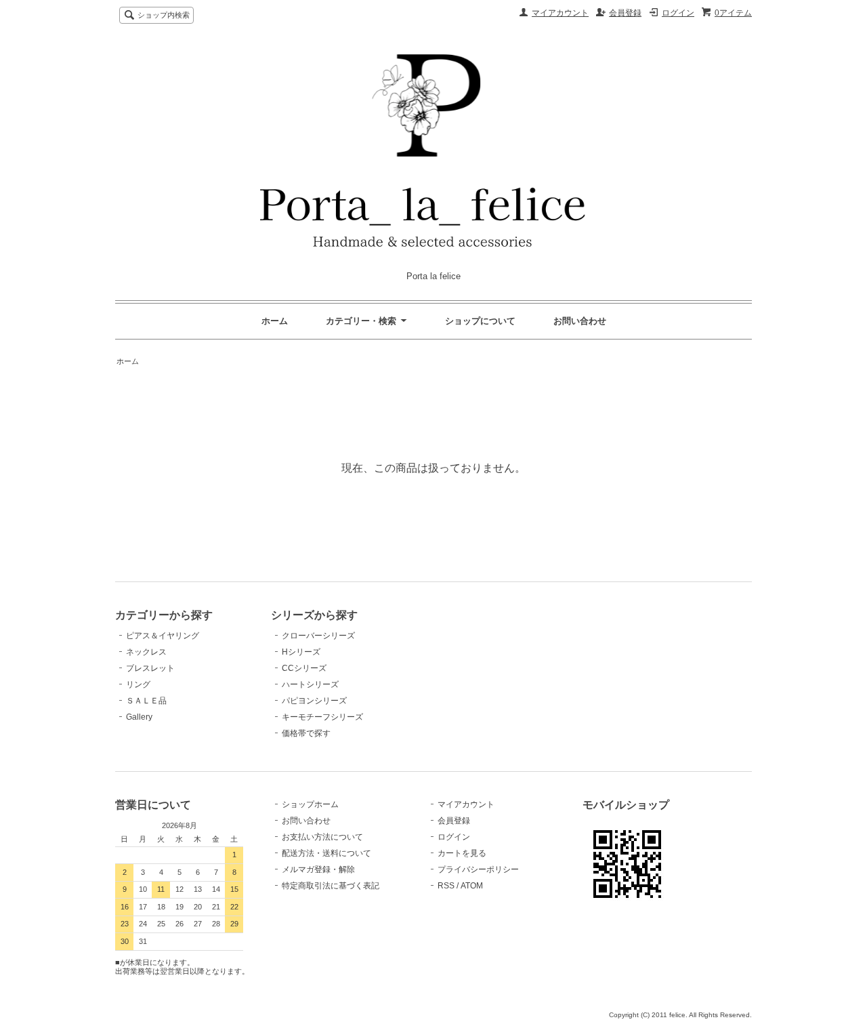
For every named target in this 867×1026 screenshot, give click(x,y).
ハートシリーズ (310, 684)
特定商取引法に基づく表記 (330, 885)
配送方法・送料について (326, 853)
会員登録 (625, 13)
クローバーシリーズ (318, 635)
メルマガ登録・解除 (318, 869)
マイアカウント (560, 13)
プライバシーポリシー (478, 869)
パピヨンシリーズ (314, 700)
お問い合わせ (579, 321)
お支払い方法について (322, 837)
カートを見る (462, 853)
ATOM (472, 885)
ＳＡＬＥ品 (146, 700)
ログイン (678, 13)
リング (138, 684)
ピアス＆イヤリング (162, 635)
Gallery (139, 717)
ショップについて (480, 321)
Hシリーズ (301, 652)
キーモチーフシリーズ (322, 717)
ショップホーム (310, 804)
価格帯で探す (310, 733)
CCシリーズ (304, 668)
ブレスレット (150, 668)
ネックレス (146, 652)
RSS (446, 885)
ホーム (274, 321)
